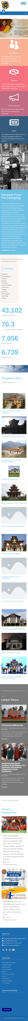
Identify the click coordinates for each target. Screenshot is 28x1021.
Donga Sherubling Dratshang (13, 436)
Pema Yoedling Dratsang (11, 554)
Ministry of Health (6, 981)
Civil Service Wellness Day (12, 725)
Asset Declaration (6, 969)
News (14, 131)
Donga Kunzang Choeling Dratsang (11, 412)
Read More (7, 739)
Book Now (7, 1010)
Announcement (14, 106)
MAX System (5, 978)
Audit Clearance (6, 967)
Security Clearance (7, 965)
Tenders (14, 80)
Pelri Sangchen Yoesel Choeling (14, 503)
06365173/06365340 (15, 943)
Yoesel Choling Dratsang (11, 652)
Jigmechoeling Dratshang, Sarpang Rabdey (11, 461)
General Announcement (14, 728)
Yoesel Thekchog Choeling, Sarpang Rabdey (12, 677)
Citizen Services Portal (8, 974)
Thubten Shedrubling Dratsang (14, 629)
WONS (22, 1018)
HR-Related (14, 53)
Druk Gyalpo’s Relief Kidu (8, 962)
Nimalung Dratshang (10, 479)
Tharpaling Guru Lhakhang (12, 601)
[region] (14, 28)
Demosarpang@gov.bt (14, 945)
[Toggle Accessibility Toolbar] (3, 11)
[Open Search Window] (25, 13)
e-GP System (5, 983)
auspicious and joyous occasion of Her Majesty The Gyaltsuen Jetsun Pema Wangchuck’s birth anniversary (13, 767)
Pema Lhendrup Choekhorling (13, 526)
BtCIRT (4, 972)
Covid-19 (4, 976)
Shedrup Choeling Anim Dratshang (11, 577)
